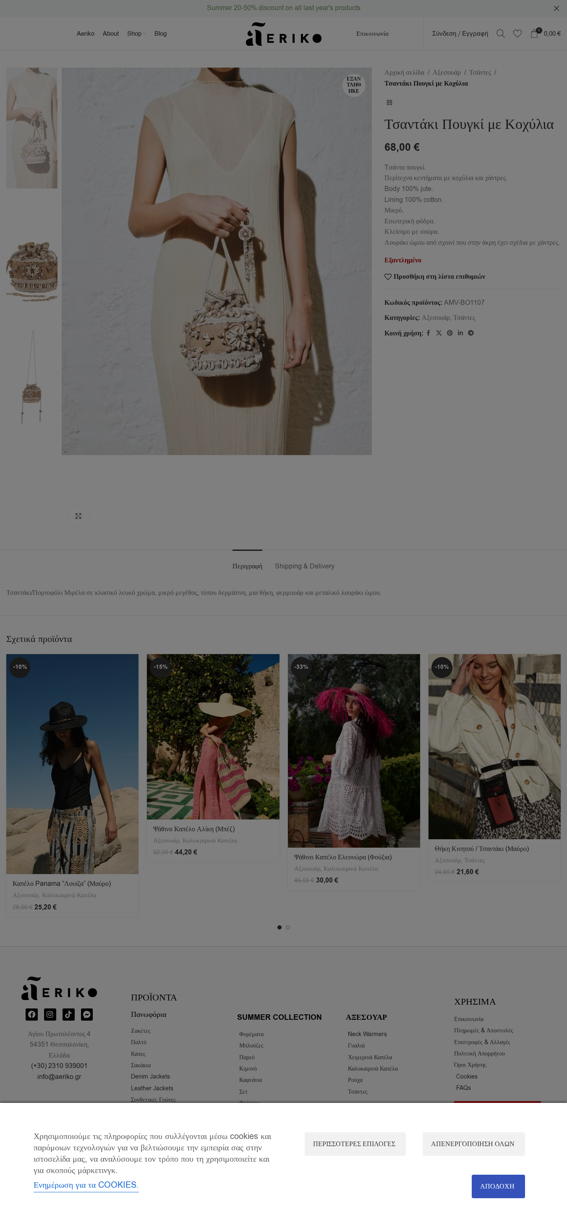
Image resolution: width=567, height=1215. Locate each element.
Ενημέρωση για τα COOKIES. (86, 1185)
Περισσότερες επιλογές (354, 1144)
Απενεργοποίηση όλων (473, 1144)
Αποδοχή (497, 1186)
